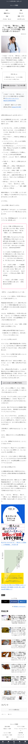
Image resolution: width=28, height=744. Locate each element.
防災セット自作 (7, 728)
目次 (12, 74)
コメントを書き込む (14, 709)
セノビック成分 (7, 732)
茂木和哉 (21, 732)
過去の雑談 (7, 726)
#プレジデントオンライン (12, 98)
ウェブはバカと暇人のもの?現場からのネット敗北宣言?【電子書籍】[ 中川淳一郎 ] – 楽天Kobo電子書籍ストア (13, 587)
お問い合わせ (14, 739)
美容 (7, 737)
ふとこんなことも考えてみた (12, 79)
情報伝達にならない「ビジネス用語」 (14, 77)
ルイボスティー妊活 (7, 734)
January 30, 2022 (16, 107)
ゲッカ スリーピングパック (20, 729)
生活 (4, 595)
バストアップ (21, 734)
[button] (25, 400)
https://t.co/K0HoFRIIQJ (9, 100)
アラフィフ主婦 (20, 726)
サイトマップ (21, 737)
